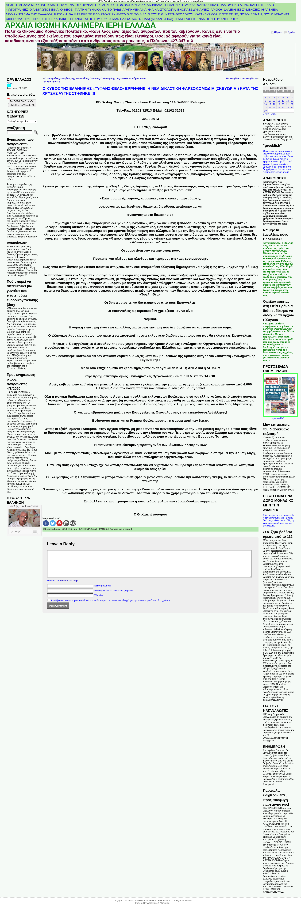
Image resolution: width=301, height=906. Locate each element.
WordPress (152, 903)
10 (270, 101)
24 (270, 108)
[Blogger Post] (66, 523)
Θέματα (278, 32)
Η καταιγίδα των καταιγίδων (241, 78)
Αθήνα (10, 83)
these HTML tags (69, 580)
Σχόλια (291, 32)
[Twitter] (53, 523)
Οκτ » (274, 114)
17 (270, 104)
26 (278, 108)
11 (274, 101)
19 (278, 104)
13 (283, 101)
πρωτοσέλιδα (278, 418)
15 (292, 101)
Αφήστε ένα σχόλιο (120, 529)
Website (98, 595)
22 (292, 104)
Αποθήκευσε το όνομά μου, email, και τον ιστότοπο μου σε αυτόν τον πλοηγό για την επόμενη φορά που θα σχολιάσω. (111, 600)
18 (274, 104)
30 (265, 111)
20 (283, 104)
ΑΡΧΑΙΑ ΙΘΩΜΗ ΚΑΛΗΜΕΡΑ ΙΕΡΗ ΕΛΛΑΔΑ (80, 25)
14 (287, 101)
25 (274, 108)
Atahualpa (164, 903)
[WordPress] (73, 523)
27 (283, 108)
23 (265, 108)
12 (278, 101)
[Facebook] (46, 523)
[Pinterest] (59, 523)
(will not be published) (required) (113, 590)
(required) (102, 585)
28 (287, 108)
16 (265, 104)
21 (287, 104)
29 (292, 108)
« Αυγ (266, 114)
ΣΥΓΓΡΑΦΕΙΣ (100, 529)
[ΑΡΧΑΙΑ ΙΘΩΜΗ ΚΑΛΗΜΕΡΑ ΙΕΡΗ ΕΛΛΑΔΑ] (150, 59)
